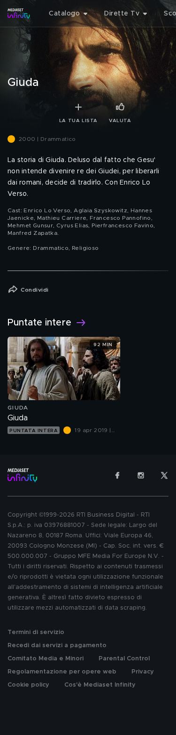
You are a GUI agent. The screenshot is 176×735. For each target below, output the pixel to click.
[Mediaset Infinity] (19, 14)
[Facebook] (117, 475)
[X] (164, 475)
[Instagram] (141, 475)
